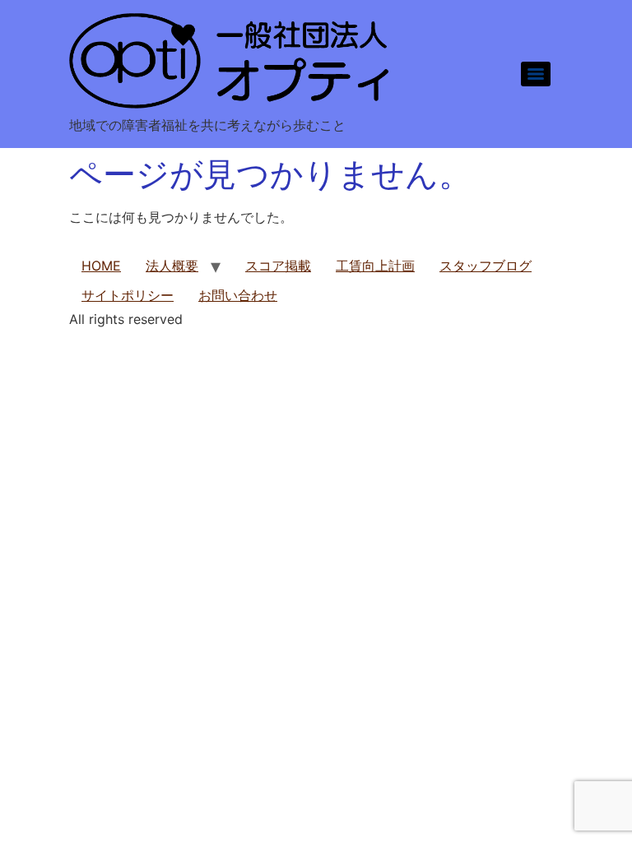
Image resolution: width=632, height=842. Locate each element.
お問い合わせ (237, 295)
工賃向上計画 (375, 265)
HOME (101, 265)
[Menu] (536, 74)
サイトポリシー (127, 295)
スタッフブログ (485, 265)
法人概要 (172, 265)
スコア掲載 (278, 265)
